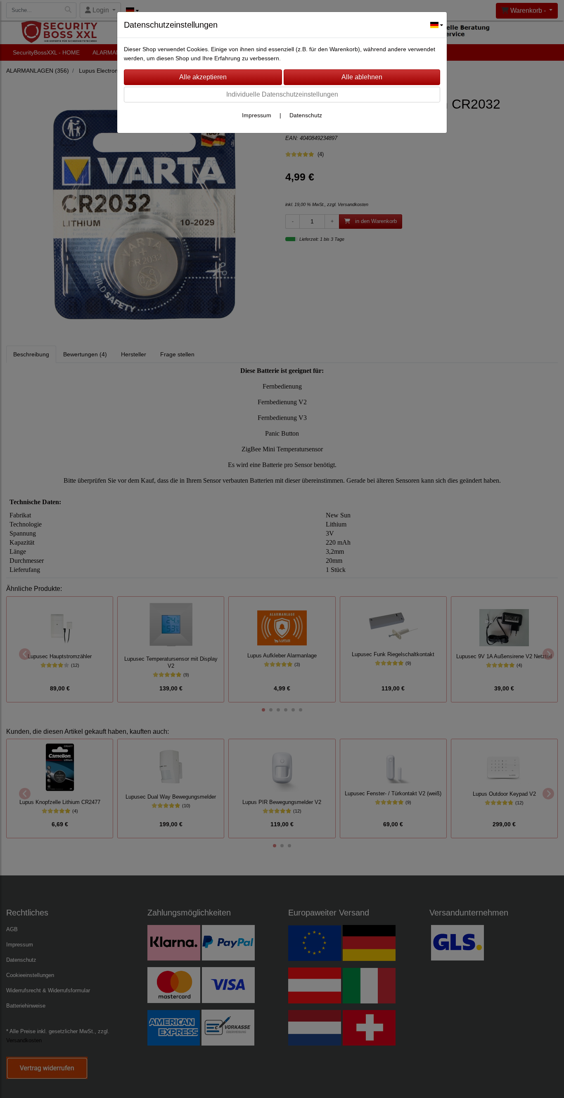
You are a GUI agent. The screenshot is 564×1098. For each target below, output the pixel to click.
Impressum (256, 115)
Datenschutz (305, 115)
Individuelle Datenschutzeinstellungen (282, 94)
